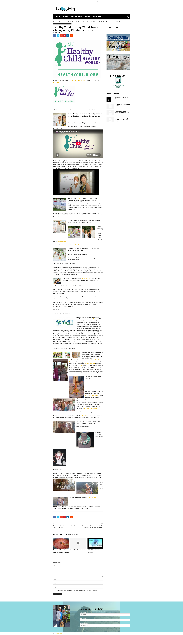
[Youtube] (129, 3)
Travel (65, 17)
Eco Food (79, 506)
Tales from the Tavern (90, 408)
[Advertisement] (93, 95)
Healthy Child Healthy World (94, 1)
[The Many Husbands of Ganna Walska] (110, 106)
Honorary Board (67, 282)
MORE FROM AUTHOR (71, 535)
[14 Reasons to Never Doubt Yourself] (109, 99)
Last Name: (83, 618)
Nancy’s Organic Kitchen (108, 1)
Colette (80, 365)
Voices (87, 17)
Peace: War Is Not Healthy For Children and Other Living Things (122, 119)
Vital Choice (78, 245)
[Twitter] (126, 3)
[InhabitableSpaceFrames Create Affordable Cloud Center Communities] (95, 543)
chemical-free (64, 506)
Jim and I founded (89, 363)
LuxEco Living (59, 633)
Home (58, 17)
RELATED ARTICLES (58, 535)
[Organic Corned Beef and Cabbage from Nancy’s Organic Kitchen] (78, 543)
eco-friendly (91, 506)
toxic (82, 508)
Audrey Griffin (84, 415)
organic (71, 508)
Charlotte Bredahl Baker (92, 395)
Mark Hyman (62, 241)
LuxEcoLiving (57, 82)
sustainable (77, 508)
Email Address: (84, 623)
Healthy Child (90, 319)
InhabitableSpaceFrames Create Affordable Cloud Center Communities (94, 551)
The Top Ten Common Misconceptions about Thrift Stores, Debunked (122, 112)
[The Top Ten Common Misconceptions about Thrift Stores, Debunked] (110, 112)
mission (79, 198)
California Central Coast (59, 1)
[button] (128, 17)
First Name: (83, 612)
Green (55, 508)
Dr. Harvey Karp (86, 278)
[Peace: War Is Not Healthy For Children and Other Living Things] (110, 119)
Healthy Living (76, 17)
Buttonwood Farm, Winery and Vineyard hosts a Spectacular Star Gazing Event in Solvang (92, 526)
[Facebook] (124, 3)
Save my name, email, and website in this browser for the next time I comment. (76, 590)
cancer (59, 506)
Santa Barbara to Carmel (72, 1)
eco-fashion (84, 506)
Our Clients (97, 17)
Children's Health (72, 506)
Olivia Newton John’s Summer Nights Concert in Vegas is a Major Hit (64, 526)
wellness (86, 508)
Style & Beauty (119, 1)
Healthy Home (82, 1)
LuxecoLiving (92, 497)
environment (97, 506)
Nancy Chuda (57, 32)
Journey (78, 479)
